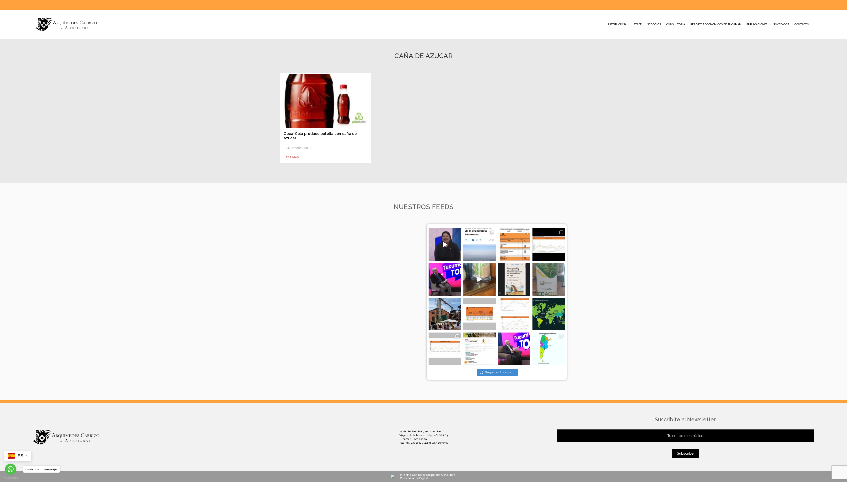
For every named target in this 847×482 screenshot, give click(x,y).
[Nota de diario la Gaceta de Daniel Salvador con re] (514, 279)
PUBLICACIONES (756, 24)
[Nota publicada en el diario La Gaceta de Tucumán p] (479, 244)
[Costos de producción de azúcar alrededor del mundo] (548, 314)
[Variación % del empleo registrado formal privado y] (548, 349)
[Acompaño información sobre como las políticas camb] (548, 244)
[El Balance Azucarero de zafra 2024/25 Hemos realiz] (514, 244)
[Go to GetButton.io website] (11, 477)
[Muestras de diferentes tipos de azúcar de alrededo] (479, 279)
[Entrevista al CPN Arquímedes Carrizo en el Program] (445, 279)
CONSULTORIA (675, 24)
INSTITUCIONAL (618, 24)
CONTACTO (801, 24)
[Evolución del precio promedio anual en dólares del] (479, 314)
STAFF (638, 24)
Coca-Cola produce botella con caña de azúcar (320, 136)
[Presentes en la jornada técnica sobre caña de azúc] (548, 279)
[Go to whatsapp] (10, 469)
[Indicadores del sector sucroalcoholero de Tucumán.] (445, 349)
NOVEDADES (781, 24)
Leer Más (291, 157)
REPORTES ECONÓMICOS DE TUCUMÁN (715, 24)
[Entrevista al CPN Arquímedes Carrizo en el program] (445, 244)
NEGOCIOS (654, 24)
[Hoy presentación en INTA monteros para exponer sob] (479, 349)
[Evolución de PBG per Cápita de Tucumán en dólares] (514, 314)
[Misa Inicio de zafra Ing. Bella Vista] (445, 314)
